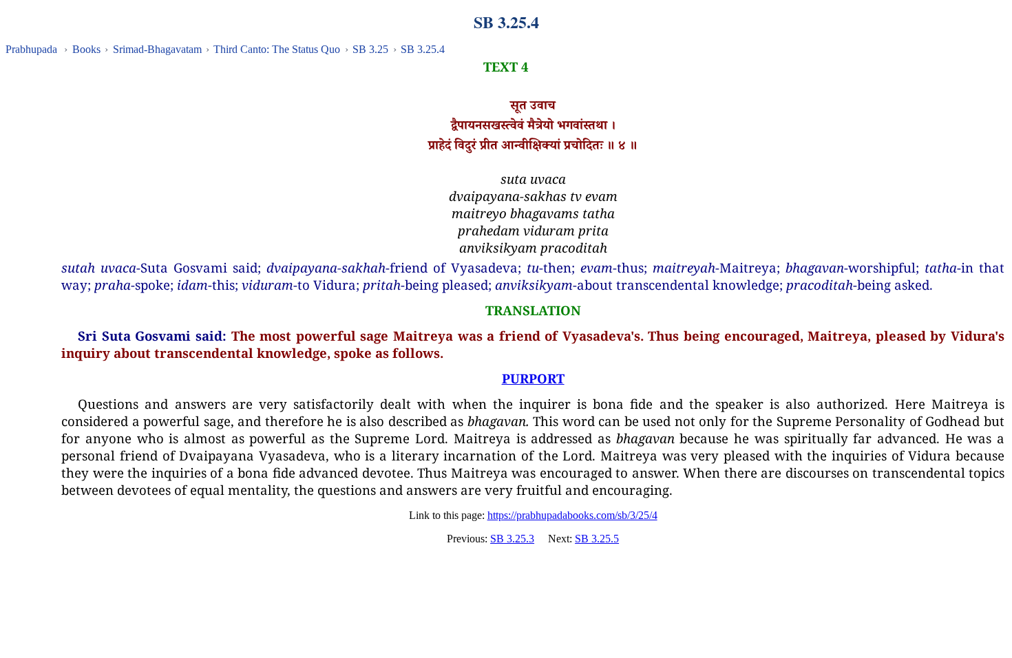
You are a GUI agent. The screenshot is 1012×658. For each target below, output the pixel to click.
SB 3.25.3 (512, 538)
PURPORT (533, 378)
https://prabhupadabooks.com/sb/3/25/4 (572, 515)
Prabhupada (31, 49)
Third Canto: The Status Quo (276, 49)
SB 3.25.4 (423, 49)
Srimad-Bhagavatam (157, 49)
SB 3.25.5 (597, 538)
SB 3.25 (370, 49)
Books (86, 49)
